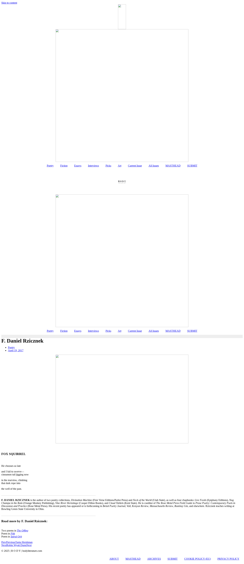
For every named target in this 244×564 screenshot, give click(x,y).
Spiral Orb (16, 536)
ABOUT (114, 558)
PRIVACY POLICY (228, 558)
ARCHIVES (154, 558)
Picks (108, 165)
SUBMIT (192, 165)
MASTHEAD (173, 165)
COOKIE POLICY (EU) (197, 558)
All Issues (154, 165)
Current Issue (135, 165)
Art (119, 165)
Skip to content (9, 2)
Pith (13, 533)
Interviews (93, 165)
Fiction (64, 165)
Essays (77, 165)
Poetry (50, 165)
